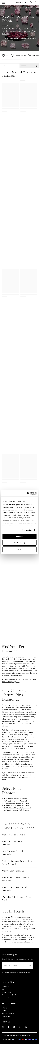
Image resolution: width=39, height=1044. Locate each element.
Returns (4, 1010)
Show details (27, 530)
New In (8, 55)
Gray (29, 38)
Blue (11, 38)
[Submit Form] (30, 965)
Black (6, 38)
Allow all (19, 536)
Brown (16, 38)
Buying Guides (6, 992)
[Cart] (35, 2)
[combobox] (30, 2)
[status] (29, 66)
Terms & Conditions (8, 1013)
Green (34, 38)
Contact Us (5, 986)
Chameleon (23, 38)
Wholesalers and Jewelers (10, 995)
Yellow (25, 41)
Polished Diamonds (20, 55)
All (3, 38)
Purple (14, 41)
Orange (4, 41)
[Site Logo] (19, 2)
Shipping (4, 1008)
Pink (9, 41)
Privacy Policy (6, 1016)
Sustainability (6, 998)
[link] (4, 1027)
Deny (19, 549)
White (19, 41)
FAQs (3, 989)
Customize (18, 543)
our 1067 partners (16, 505)
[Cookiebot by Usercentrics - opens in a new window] (28, 493)
